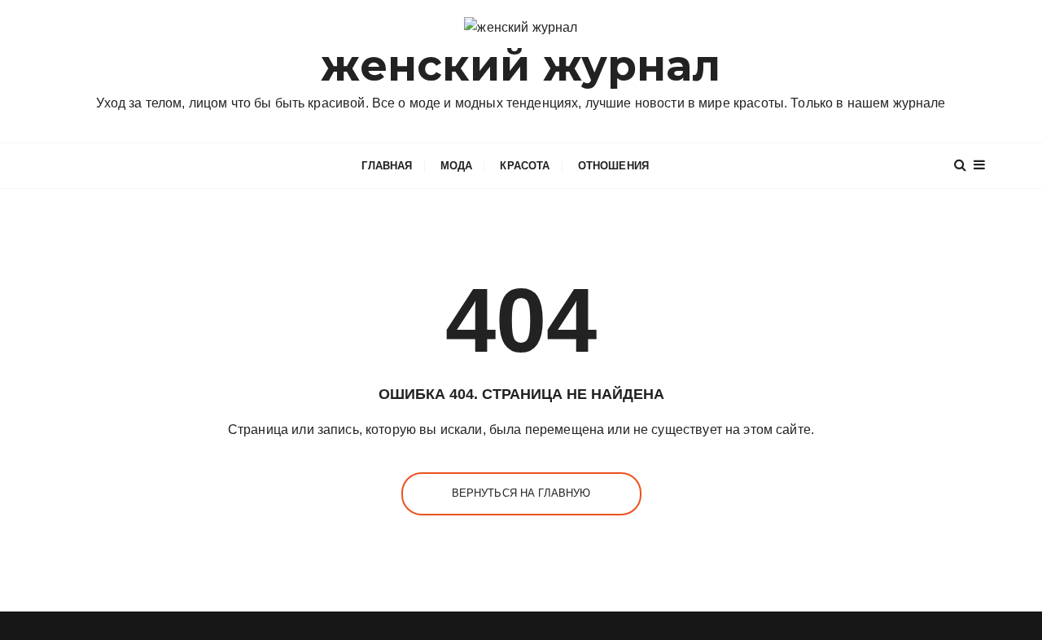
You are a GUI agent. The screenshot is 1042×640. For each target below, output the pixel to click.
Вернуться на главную (521, 493)
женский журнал (520, 65)
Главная (386, 166)
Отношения (613, 166)
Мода (456, 166)
